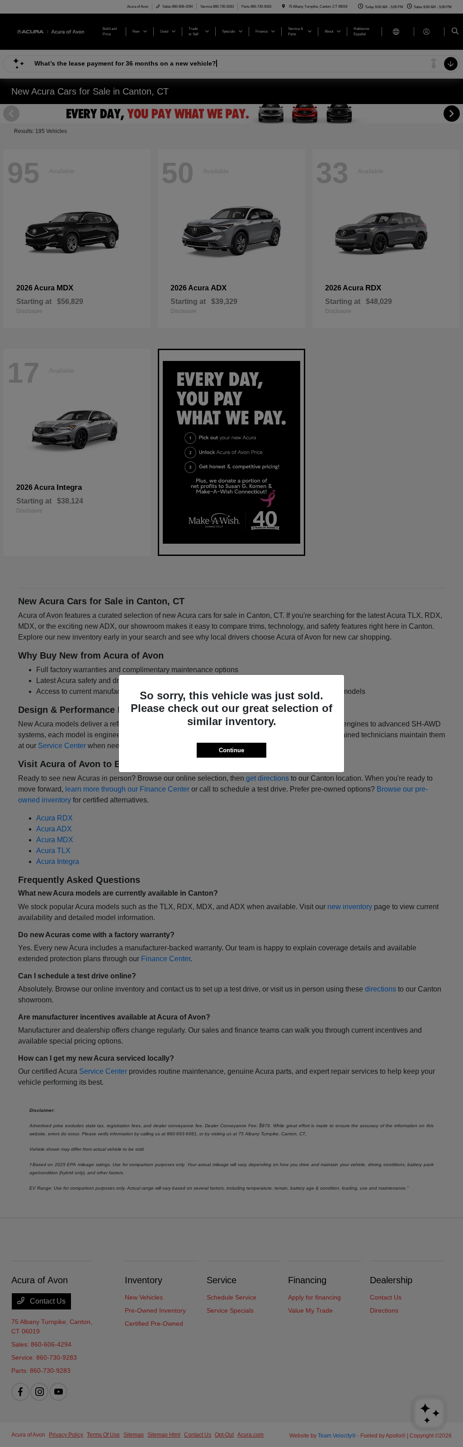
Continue (231, 750)
